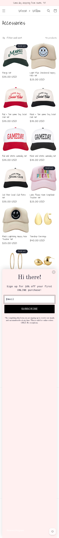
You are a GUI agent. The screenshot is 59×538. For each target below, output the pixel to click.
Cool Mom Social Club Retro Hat (14, 196)
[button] (3, 10)
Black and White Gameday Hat (43, 156)
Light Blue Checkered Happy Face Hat (42, 74)
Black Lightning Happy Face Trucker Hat (14, 237)
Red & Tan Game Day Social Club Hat (14, 115)
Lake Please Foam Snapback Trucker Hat (42, 196)
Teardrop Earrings (38, 236)
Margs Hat (6, 72)
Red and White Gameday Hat (14, 156)
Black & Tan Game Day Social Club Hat (43, 115)
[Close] (54, 272)
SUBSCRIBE (29, 309)
